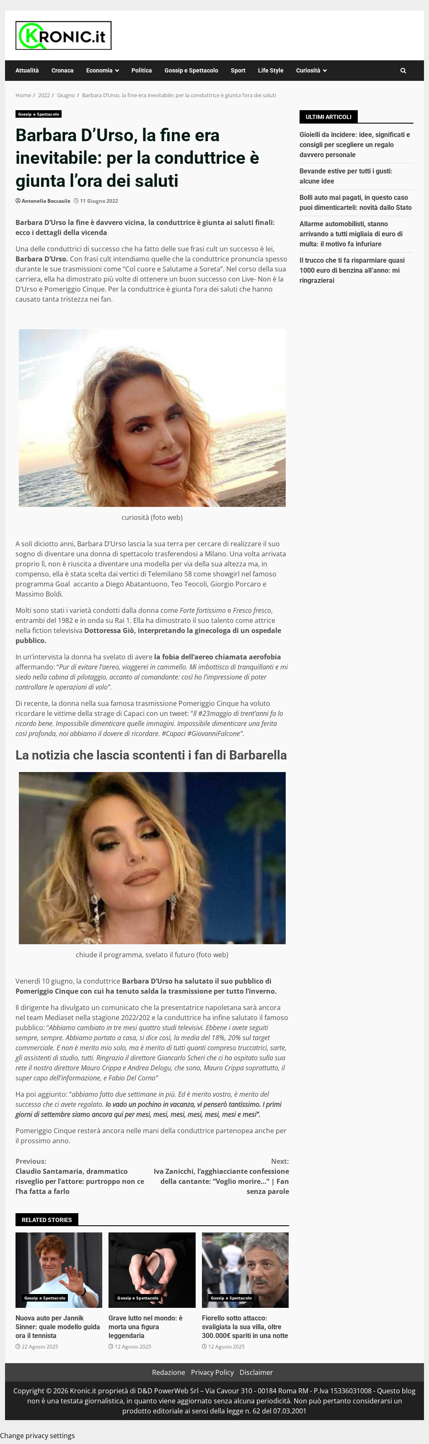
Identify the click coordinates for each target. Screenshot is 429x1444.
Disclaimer (256, 1372)
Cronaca (63, 70)
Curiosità (308, 70)
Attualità (27, 70)
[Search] (403, 70)
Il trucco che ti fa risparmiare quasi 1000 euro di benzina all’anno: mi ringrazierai (352, 270)
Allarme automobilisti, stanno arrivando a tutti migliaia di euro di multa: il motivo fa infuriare (351, 234)
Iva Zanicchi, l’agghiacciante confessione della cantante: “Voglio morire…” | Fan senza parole (221, 1176)
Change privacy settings (37, 1435)
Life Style (271, 70)
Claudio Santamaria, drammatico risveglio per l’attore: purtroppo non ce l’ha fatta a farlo (80, 1176)
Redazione (168, 1372)
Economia (99, 70)
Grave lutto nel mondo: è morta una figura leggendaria (152, 1270)
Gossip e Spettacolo (191, 70)
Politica (142, 70)
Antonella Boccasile (46, 200)
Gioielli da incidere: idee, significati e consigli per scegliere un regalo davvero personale (355, 145)
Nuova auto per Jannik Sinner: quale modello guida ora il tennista (59, 1270)
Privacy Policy (212, 1372)
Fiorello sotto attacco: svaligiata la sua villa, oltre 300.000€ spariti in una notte (245, 1270)
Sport (238, 70)
